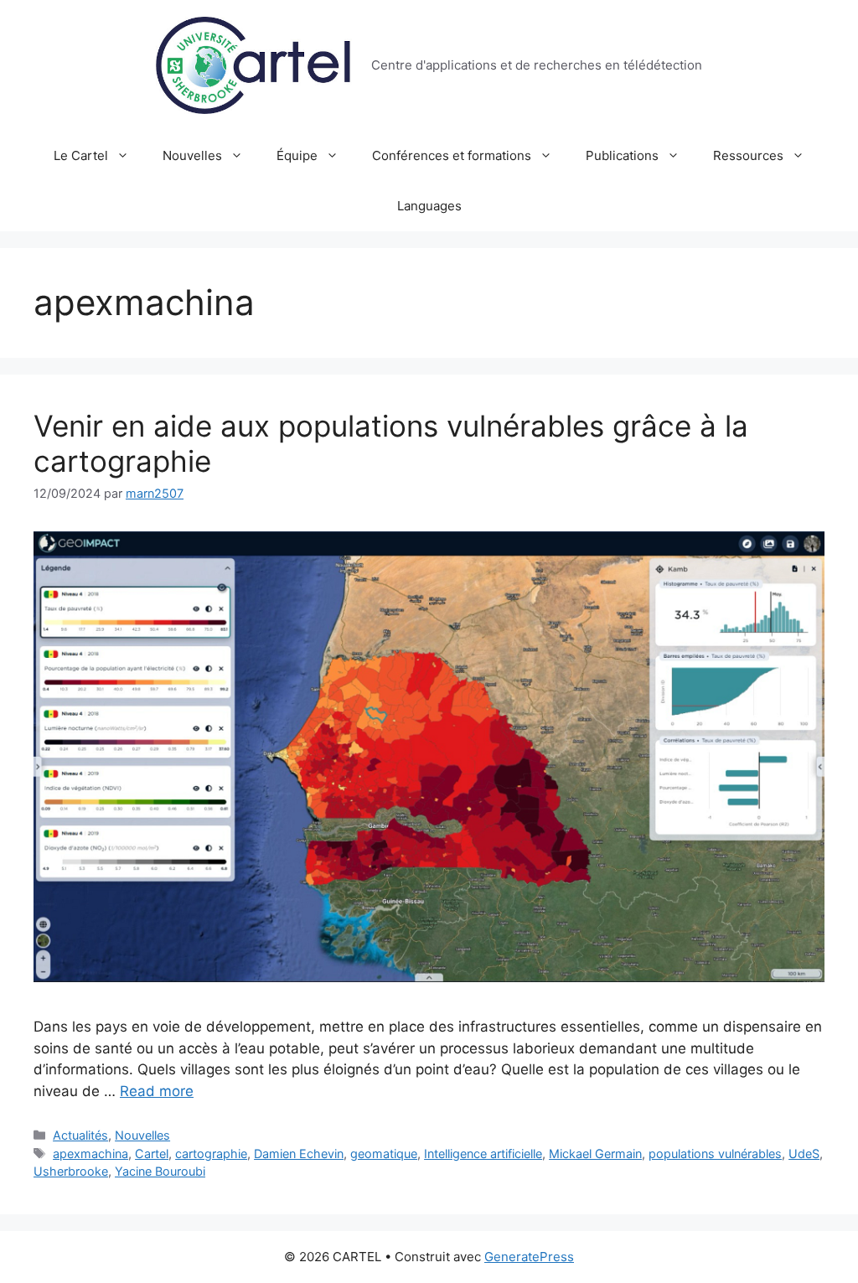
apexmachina (90, 1153)
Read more (157, 1091)
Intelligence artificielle (483, 1153)
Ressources (748, 155)
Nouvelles (192, 155)
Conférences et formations (451, 155)
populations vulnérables (715, 1153)
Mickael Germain (595, 1153)
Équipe (297, 155)
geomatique (383, 1153)
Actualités (80, 1135)
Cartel (151, 1153)
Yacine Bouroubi (160, 1171)
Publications (622, 155)
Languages (429, 206)
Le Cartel (81, 155)
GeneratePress (529, 1257)
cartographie (211, 1153)
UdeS (803, 1153)
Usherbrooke (71, 1171)
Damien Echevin (299, 1153)
